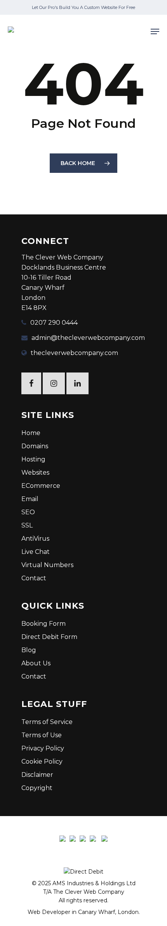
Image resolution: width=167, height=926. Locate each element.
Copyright (36, 788)
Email (29, 499)
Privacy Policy (42, 748)
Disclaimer (37, 774)
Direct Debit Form (49, 637)
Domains (34, 446)
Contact (33, 578)
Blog (28, 650)
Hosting (33, 459)
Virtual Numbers (47, 565)
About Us (35, 663)
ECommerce (40, 485)
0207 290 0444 (54, 322)
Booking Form (43, 623)
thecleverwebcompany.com (74, 353)
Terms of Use (41, 735)
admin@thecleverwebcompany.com (88, 337)
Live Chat (35, 551)
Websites (35, 472)
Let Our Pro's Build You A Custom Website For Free (83, 7)
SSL (27, 525)
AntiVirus (35, 538)
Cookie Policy (42, 761)
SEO (28, 512)
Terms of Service (47, 722)
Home (30, 433)
